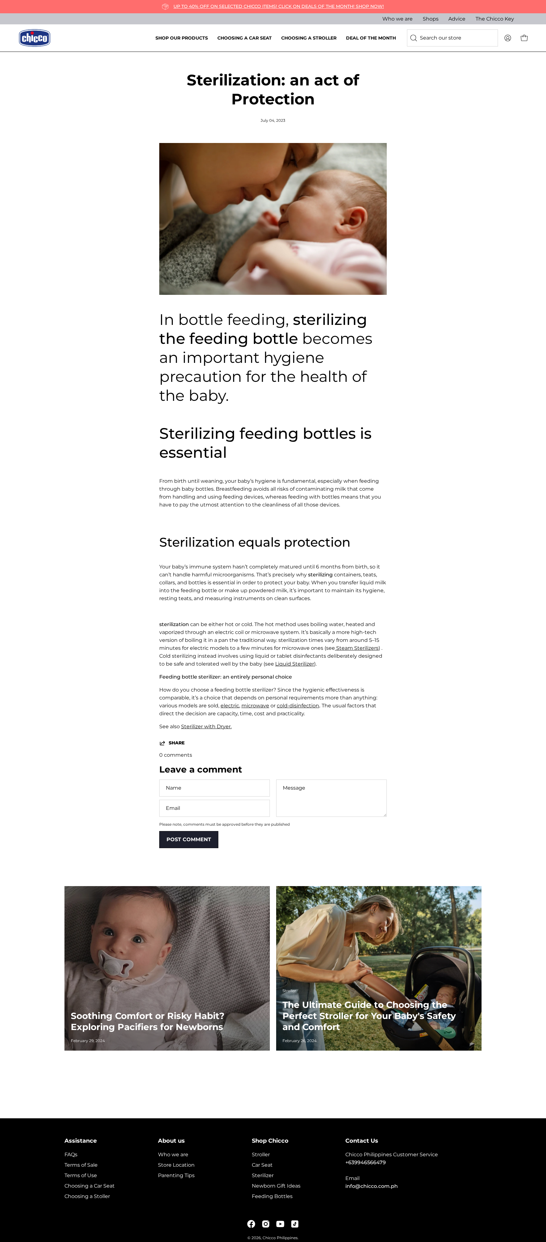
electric (230, 706)
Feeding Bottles (272, 1196)
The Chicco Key (495, 19)
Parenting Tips (176, 1175)
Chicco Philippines (280, 1237)
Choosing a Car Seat (89, 1186)
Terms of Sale (81, 1165)
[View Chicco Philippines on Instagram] (265, 1224)
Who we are (397, 19)
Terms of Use (80, 1175)
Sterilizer (263, 1175)
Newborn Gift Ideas (276, 1186)
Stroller (261, 1155)
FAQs (70, 1155)
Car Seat (262, 1165)
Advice (456, 19)
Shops (431, 19)
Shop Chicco (270, 1140)
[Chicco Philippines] (35, 38)
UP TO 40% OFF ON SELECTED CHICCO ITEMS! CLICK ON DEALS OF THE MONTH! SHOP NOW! (278, 6)
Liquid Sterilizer (294, 664)
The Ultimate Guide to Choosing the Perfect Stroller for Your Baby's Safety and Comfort (369, 1015)
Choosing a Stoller (87, 1196)
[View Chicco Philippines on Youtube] (280, 1224)
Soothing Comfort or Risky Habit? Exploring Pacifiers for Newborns (147, 1021)
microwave (255, 706)
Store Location (176, 1165)
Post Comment (189, 839)
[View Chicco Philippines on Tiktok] (295, 1224)
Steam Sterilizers (357, 648)
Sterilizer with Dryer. (206, 726)
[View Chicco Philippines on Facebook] (251, 1224)
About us (171, 1140)
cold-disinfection (298, 706)
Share (177, 743)
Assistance (80, 1140)
